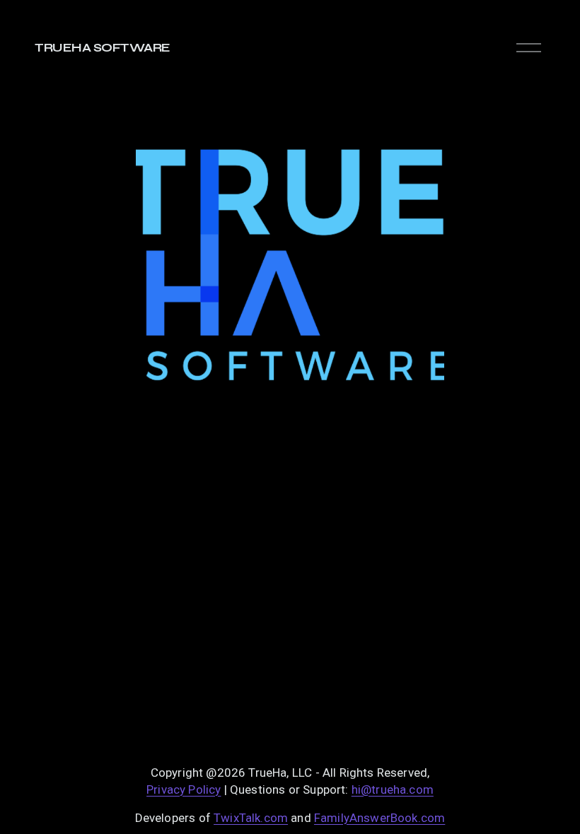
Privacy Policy (183, 789)
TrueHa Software (102, 47)
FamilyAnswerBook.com (379, 818)
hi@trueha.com (393, 789)
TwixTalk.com (251, 818)
